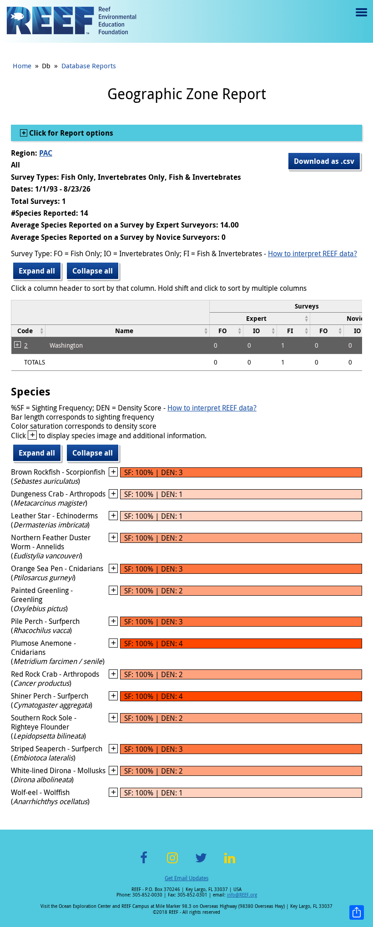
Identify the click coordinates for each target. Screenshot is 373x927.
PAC (45, 153)
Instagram (172, 863)
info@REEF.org (242, 895)
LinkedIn (229, 863)
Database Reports (88, 65)
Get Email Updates (186, 877)
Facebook (143, 863)
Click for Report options (70, 133)
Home (22, 65)
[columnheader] (259, 318)
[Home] (71, 21)
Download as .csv (324, 161)
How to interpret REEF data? (312, 253)
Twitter (201, 863)
